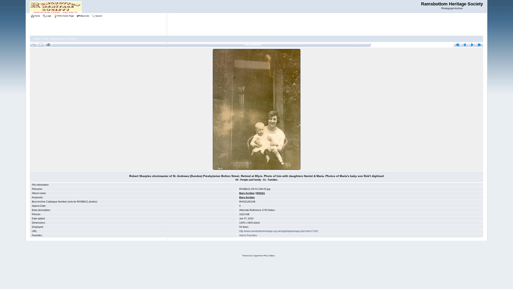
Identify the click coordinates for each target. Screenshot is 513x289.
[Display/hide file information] (40, 45)
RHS (45, 39)
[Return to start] (457, 45)
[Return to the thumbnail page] (33, 45)
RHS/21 (72, 39)
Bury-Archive (247, 197)
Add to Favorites (248, 235)
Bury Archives (58, 39)
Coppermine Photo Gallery (264, 256)
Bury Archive (246, 193)
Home (37, 39)
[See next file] (472, 45)
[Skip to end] (479, 45)
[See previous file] (464, 45)
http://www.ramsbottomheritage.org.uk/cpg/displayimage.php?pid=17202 (278, 231)
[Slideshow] (48, 45)
